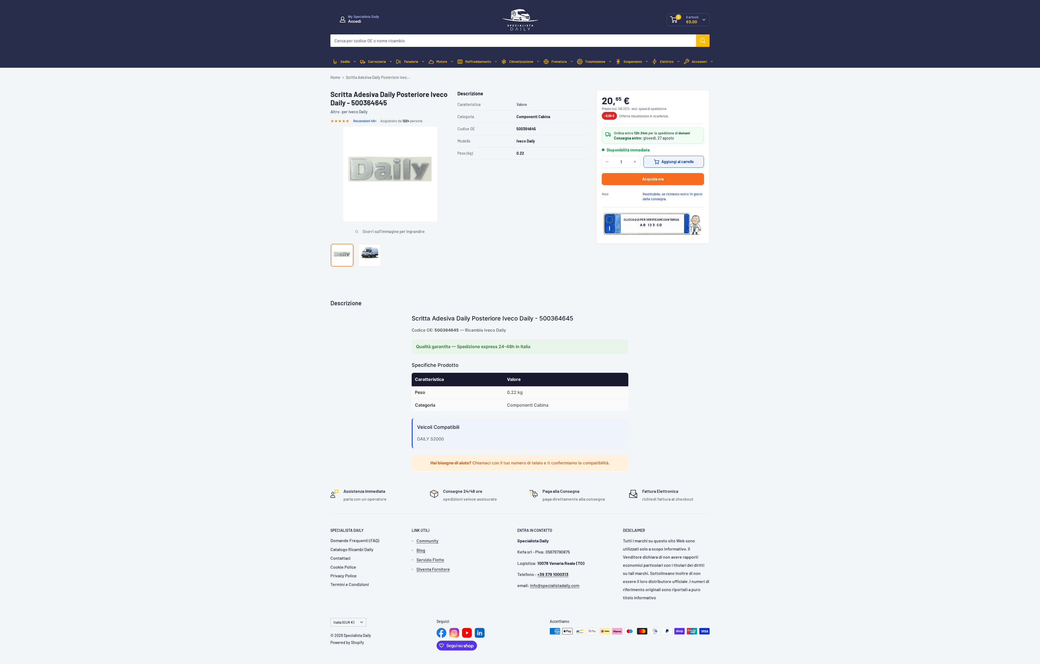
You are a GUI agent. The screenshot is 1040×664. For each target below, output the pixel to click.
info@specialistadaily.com (554, 585)
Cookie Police (343, 566)
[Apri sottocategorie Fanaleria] (423, 62)
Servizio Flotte (430, 559)
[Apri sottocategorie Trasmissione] (610, 62)
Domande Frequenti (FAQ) (354, 540)
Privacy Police (343, 575)
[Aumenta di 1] (635, 161)
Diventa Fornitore (433, 569)
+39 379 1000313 (552, 574)
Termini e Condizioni (349, 584)
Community (427, 540)
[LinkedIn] (480, 633)
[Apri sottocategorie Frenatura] (571, 62)
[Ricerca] (703, 40)
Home (335, 77)
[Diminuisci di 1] (607, 161)
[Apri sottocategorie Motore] (452, 62)
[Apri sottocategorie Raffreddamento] (496, 62)
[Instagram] (454, 633)
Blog (421, 550)
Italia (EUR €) (343, 622)
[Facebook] (441, 633)
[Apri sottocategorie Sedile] (355, 62)
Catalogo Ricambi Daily (351, 549)
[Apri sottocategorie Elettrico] (678, 62)
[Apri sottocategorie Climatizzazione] (538, 62)
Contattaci (340, 558)
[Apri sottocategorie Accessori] (711, 62)
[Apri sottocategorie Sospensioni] (647, 62)
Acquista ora (653, 179)
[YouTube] (467, 633)
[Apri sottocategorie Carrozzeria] (391, 62)
